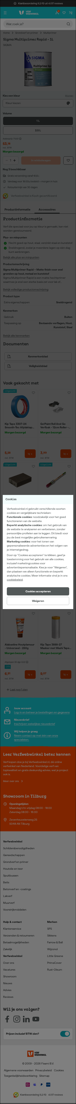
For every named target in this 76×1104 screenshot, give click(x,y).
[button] (38, 591)
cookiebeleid (15, 579)
